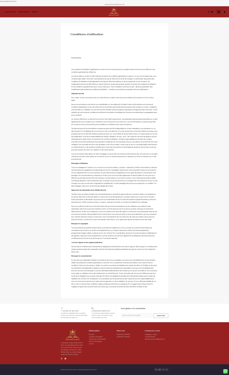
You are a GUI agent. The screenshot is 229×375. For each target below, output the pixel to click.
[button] (38, 11)
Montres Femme (10, 12)
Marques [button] (34, 12)
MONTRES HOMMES (123, 334)
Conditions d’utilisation (96, 337)
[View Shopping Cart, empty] (219, 12)
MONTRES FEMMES (123, 337)
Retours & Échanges (95, 341)
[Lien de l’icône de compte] (224, 12)
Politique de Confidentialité (97, 339)
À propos (91, 334)
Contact (91, 344)
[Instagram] (208, 12)
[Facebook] (212, 12)
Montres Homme (23, 12)
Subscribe (161, 315)
